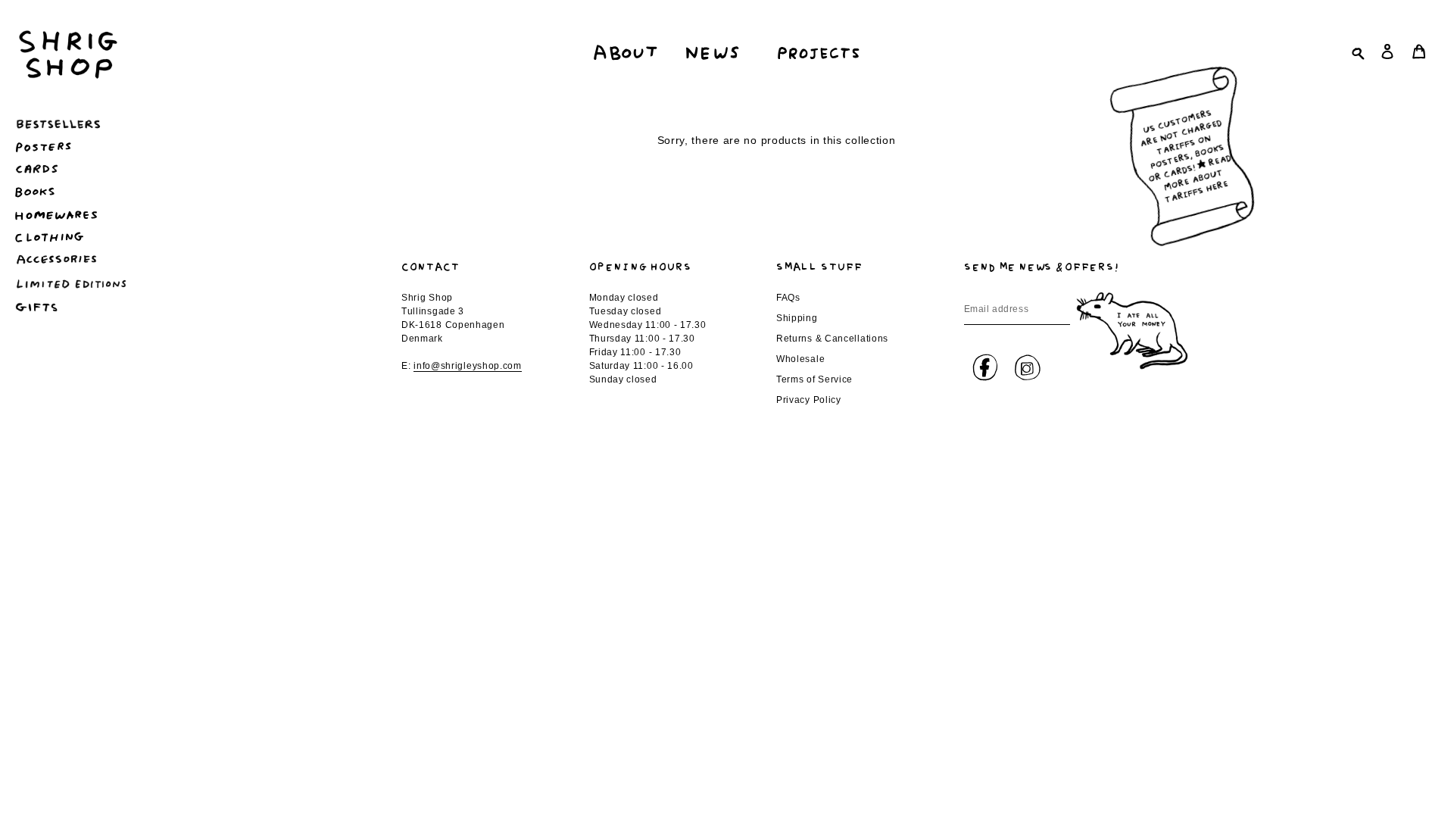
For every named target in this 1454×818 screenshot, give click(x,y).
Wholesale (800, 359)
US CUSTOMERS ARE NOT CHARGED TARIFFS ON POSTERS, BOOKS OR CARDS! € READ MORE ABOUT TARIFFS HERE (1184, 154)
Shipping (797, 318)
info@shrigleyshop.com (467, 366)
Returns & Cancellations (832, 338)
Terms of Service (814, 379)
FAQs (788, 297)
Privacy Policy (808, 400)
